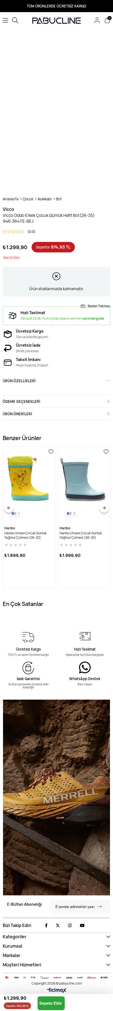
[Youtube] (82, 925)
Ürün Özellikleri (19, 380)
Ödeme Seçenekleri (21, 401)
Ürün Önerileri (17, 413)
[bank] (56, 977)
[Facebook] (46, 925)
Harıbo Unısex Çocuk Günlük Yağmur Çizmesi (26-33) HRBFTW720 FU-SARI (25, 535)
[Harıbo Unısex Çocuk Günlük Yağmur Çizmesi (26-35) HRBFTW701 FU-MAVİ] (84, 485)
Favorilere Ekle (51, 451)
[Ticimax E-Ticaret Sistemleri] (56, 990)
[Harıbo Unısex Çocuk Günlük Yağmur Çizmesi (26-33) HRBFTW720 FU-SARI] (28, 485)
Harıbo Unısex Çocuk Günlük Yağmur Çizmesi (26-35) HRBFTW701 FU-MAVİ (81, 535)
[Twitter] (58, 925)
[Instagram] (70, 925)
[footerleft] (56, 797)
